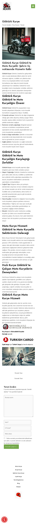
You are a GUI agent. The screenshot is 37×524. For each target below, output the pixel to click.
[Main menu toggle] (33, 6)
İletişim (18, 486)
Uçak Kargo (18, 476)
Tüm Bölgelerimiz (18, 480)
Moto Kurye (18, 466)
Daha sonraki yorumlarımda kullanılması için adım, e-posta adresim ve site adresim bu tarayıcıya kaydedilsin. (18, 441)
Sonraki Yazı (19, 378)
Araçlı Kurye (18, 470)
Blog (18, 483)
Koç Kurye (15, 25)
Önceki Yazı (18, 373)
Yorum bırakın (6, 25)
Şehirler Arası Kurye (18, 473)
